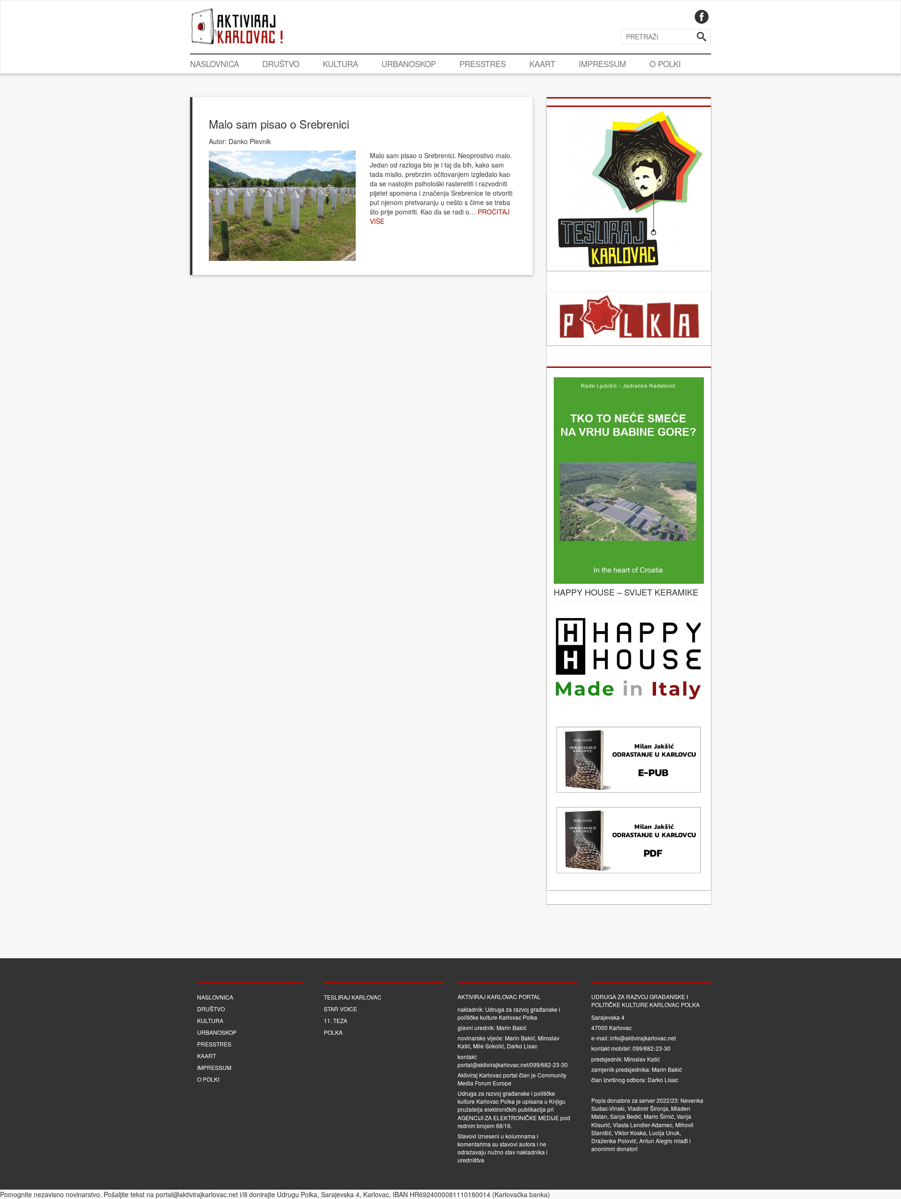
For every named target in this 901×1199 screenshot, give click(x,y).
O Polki (665, 63)
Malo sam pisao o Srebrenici (279, 123)
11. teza (335, 1020)
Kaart (542, 63)
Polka (333, 1032)
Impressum (602, 63)
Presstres (482, 63)
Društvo (280, 63)
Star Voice (340, 1009)
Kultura (340, 63)
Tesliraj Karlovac (353, 997)
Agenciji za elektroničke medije (508, 1118)
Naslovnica (214, 63)
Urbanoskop (409, 63)
